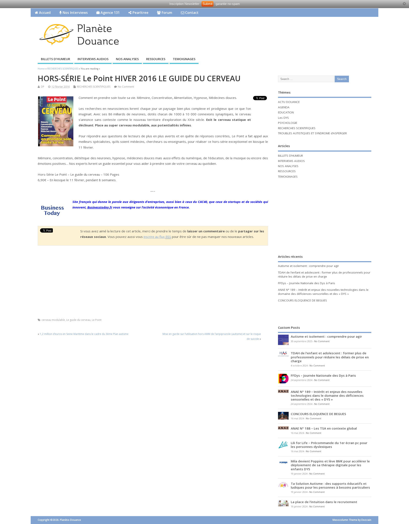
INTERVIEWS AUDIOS (93, 59)
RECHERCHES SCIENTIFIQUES (93, 86)
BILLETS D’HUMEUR (55, 59)
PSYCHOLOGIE (287, 123)
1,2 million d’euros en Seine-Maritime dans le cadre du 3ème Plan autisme (84, 334)
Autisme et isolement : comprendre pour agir (308, 266)
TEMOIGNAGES (184, 59)
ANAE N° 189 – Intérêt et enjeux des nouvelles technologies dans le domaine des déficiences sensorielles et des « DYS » (323, 292)
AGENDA (283, 107)
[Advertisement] (297, 30)
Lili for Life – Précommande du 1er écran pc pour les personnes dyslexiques (329, 445)
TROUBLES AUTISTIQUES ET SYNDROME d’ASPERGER (312, 133)
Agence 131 (110, 12)
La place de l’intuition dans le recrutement (324, 502)
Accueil (44, 12)
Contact (191, 12)
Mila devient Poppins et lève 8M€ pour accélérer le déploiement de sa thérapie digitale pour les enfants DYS (330, 465)
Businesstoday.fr (99, 207)
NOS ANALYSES (127, 59)
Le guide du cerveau (78, 320)
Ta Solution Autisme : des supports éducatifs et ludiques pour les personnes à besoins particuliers (330, 485)
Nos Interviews (75, 12)
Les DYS (283, 118)
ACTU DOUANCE (289, 102)
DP (42, 86)
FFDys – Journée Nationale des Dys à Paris (306, 283)
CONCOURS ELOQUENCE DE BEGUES (302, 300)
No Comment (126, 86)
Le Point (96, 320)
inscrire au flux (157, 236)
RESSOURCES (155, 59)
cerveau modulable (53, 320)
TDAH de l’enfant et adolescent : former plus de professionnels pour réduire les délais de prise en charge (324, 274)
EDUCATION (286, 112)
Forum (166, 12)
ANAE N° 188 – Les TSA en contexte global (324, 428)
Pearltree (139, 12)
